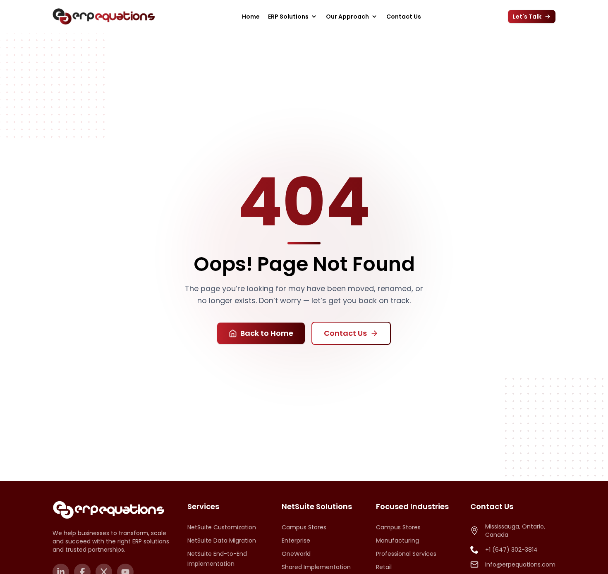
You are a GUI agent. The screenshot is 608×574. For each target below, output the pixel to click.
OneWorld (296, 554)
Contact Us (403, 16)
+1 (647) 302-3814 (511, 549)
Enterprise (296, 540)
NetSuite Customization (221, 527)
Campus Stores (304, 527)
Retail (384, 567)
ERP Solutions (288, 16)
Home (251, 16)
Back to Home (266, 333)
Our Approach (347, 16)
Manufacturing (397, 540)
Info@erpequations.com (520, 564)
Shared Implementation (316, 567)
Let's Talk (527, 16)
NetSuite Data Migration (221, 540)
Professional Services (406, 554)
